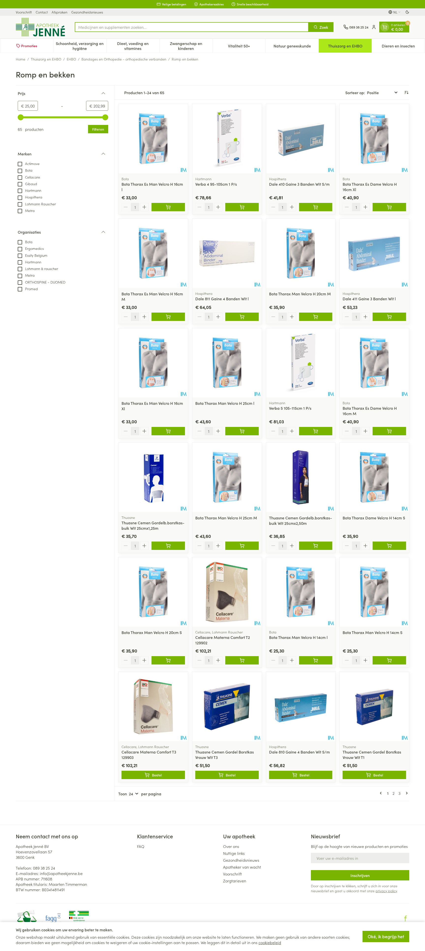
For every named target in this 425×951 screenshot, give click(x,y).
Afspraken (59, 12)
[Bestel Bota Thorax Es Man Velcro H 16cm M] (168, 317)
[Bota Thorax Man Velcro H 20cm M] (300, 253)
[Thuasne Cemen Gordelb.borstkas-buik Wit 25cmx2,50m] (300, 477)
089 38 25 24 (44, 868)
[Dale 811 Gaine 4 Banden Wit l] (227, 253)
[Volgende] (405, 793)
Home (20, 59)
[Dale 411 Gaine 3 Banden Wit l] (374, 253)
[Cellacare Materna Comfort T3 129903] (153, 706)
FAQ (140, 846)
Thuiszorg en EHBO (46, 59)
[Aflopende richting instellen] (406, 92)
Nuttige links (234, 853)
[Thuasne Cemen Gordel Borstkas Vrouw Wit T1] (374, 706)
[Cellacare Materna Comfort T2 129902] (227, 592)
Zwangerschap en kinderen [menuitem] (191, 46)
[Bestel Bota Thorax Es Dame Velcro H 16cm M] (389, 431)
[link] (381, 793)
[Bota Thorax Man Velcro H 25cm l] (227, 363)
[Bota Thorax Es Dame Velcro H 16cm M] (374, 363)
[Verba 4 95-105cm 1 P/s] (227, 138)
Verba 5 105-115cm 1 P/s (290, 408)
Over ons (231, 846)
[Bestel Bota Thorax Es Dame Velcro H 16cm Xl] (389, 207)
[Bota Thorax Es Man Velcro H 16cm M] (153, 253)
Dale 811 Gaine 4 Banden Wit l (222, 298)
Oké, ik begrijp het (386, 936)
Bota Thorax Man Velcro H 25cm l (224, 403)
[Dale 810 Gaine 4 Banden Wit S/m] (300, 706)
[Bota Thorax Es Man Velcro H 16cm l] (153, 138)
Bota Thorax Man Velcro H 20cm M (300, 293)
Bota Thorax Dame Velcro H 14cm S (374, 517)
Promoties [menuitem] (29, 45)
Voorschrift (24, 12)
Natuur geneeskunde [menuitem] (296, 47)
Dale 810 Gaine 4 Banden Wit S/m (299, 752)
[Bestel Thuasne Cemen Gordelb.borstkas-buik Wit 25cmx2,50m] (316, 546)
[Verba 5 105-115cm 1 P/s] (300, 363)
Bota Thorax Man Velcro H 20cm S (151, 632)
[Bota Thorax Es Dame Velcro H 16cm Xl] (374, 138)
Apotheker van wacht (242, 867)
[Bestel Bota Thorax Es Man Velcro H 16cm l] (168, 207)
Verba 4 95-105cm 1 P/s (216, 184)
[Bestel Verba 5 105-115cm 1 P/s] (316, 431)
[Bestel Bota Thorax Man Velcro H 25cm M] (242, 546)
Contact (42, 12)
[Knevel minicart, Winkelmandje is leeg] (384, 27)
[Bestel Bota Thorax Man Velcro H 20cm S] (168, 660)
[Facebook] (405, 918)
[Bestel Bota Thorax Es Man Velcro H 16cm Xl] (168, 431)
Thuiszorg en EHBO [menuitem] (350, 47)
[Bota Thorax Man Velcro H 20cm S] (153, 592)
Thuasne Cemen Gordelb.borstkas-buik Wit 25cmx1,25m (152, 525)
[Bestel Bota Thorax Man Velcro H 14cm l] (316, 660)
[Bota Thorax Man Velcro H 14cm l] (300, 592)
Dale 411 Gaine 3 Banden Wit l (369, 298)
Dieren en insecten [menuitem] (403, 47)
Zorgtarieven (234, 880)
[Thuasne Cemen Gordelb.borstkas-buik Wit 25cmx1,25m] (153, 477)
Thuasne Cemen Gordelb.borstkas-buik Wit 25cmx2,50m (300, 520)
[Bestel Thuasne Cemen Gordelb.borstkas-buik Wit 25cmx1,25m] (168, 546)
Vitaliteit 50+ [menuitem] (246, 47)
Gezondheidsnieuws (87, 12)
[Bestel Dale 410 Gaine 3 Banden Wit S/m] (316, 207)
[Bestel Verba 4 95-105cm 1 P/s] (242, 207)
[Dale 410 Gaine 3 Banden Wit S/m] (300, 138)
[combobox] (192, 27)
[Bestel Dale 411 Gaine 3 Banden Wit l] (389, 317)
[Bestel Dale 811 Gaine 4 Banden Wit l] (242, 317)
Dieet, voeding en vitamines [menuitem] (138, 46)
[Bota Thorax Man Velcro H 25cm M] (227, 477)
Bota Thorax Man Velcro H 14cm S (372, 632)
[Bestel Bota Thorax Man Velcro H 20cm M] (316, 317)
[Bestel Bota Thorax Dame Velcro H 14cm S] (389, 546)
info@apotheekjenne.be (61, 873)
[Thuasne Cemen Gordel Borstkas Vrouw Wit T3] (227, 706)
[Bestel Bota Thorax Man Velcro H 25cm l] (242, 431)
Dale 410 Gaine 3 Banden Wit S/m (299, 184)
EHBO (71, 59)
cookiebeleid (269, 942)
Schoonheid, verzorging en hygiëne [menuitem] (81, 46)
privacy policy (386, 890)
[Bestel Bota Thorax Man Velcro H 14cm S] (389, 660)
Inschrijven (360, 875)
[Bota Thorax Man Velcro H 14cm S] (374, 592)
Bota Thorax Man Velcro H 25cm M (226, 517)
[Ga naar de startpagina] (40, 27)
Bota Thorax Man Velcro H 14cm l (298, 637)
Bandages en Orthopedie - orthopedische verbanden (123, 59)
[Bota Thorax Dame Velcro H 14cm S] (374, 477)
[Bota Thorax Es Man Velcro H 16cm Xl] (153, 363)
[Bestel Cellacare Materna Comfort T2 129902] (242, 660)
